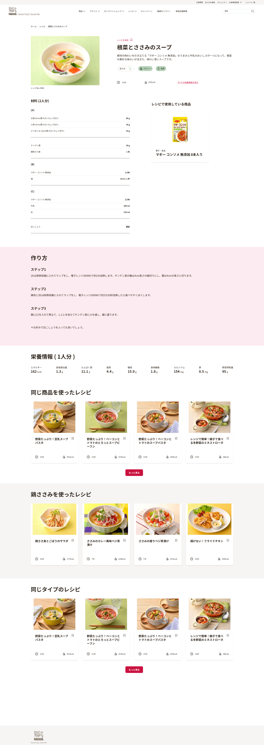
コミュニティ (222, 2)
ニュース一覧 (250, 2)
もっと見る (134, 472)
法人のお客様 (210, 2)
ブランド (93, 11)
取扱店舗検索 (181, 11)
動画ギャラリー (164, 11)
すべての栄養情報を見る (187, 82)
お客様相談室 (234, 2)
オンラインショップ (112, 11)
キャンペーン (146, 11)
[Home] (25, 11)
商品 (81, 11)
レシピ (131, 11)
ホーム (34, 26)
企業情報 (199, 2)
